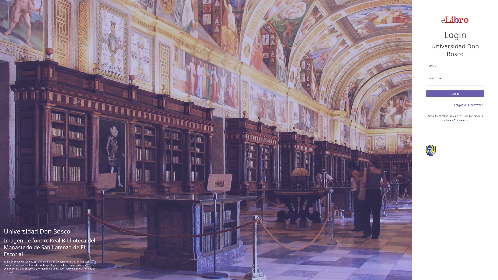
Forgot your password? (469, 105)
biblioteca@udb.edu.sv (455, 120)
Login (455, 93)
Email (432, 66)
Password (435, 78)
